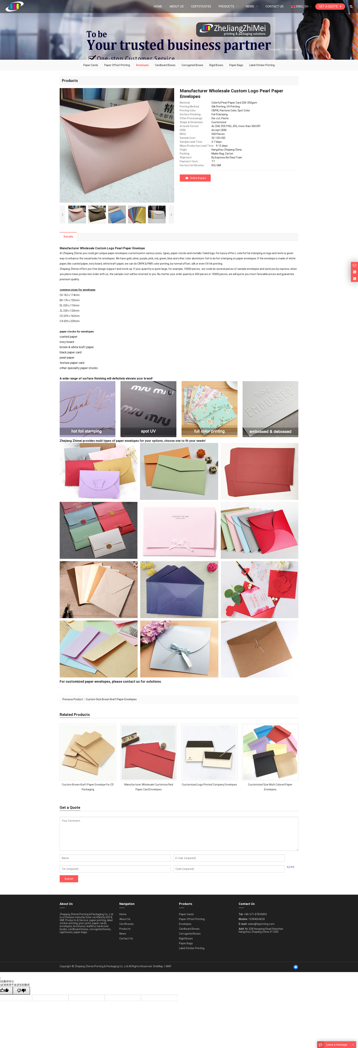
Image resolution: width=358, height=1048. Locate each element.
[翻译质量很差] (21, 991)
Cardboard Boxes (165, 65)
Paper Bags (236, 65)
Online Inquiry (198, 178)
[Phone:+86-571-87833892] (354, 272)
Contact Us (126, 938)
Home (122, 914)
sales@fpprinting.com (261, 923)
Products (274, 49)
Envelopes (292, 49)
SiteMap (158, 966)
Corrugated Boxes (192, 65)
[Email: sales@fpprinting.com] (354, 265)
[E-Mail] (295, 967)
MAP (168, 966)
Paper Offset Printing (117, 65)
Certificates (126, 923)
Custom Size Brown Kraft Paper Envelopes (111, 699)
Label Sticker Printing (262, 65)
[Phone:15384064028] (354, 279)
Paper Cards (90, 65)
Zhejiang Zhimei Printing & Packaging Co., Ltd (101, 966)
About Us (124, 919)
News (122, 933)
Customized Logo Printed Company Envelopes (209, 784)
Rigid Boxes (216, 65)
